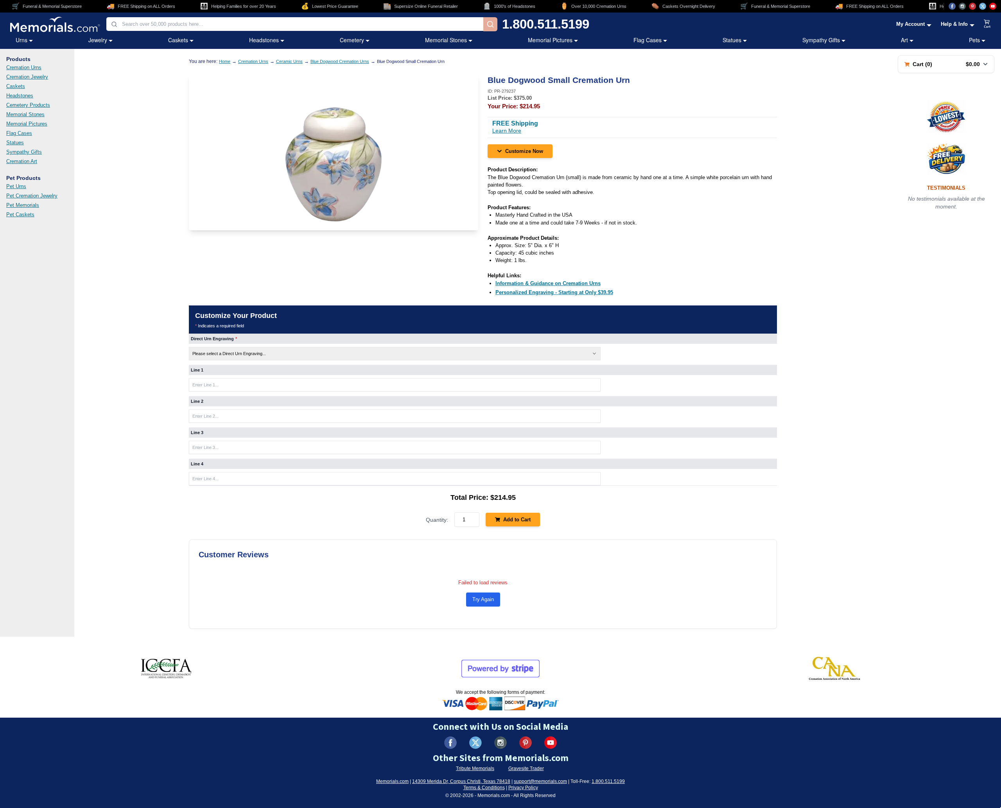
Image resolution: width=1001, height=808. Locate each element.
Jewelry (97, 40)
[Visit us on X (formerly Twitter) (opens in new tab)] (475, 742)
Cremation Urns (23, 67)
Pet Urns (16, 186)
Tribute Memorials (475, 768)
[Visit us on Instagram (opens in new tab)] (962, 6)
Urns (21, 40)
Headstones (264, 40)
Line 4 (197, 463)
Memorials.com (392, 781)
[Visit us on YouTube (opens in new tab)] (992, 6)
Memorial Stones (446, 40)
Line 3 (197, 432)
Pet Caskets (20, 214)
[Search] (490, 24)
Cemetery (352, 40)
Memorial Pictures (550, 40)
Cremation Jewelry (27, 77)
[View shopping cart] (987, 24)
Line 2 (197, 401)
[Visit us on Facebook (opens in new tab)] (952, 6)
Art (904, 40)
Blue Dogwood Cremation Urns (339, 61)
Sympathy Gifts (821, 40)
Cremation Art (21, 161)
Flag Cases (647, 40)
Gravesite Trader (526, 768)
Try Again (483, 599)
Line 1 (197, 370)
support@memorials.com (540, 781)
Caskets (178, 40)
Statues (732, 40)
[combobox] (294, 24)
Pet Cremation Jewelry (31, 196)
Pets (974, 40)
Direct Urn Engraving (214, 338)
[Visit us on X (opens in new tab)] (982, 6)
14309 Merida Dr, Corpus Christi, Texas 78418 (461, 781)
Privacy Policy (523, 787)
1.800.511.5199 (545, 24)
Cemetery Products (28, 105)
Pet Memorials (22, 205)
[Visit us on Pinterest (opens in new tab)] (972, 6)
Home (224, 61)
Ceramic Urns (289, 61)
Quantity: (437, 520)
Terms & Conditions (484, 787)
